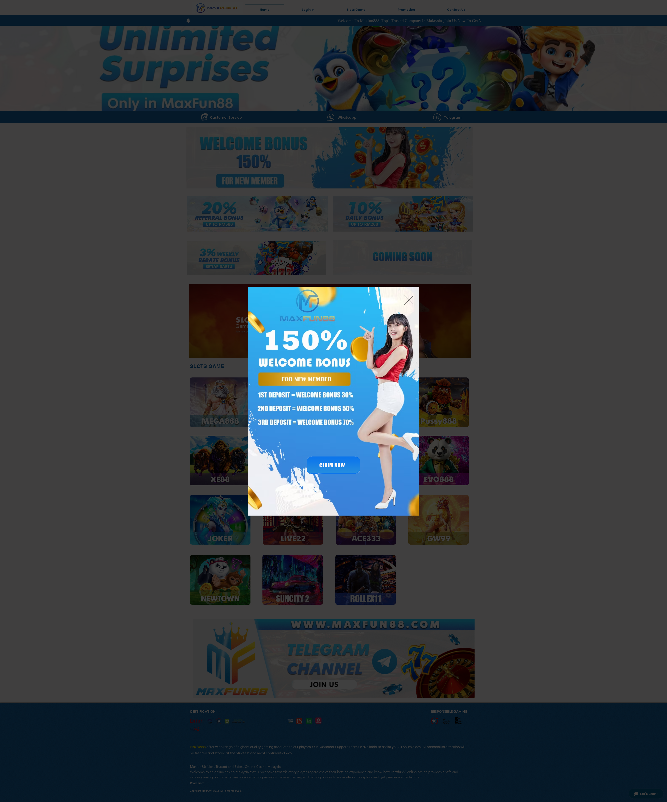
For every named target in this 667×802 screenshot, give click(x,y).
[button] (408, 300)
